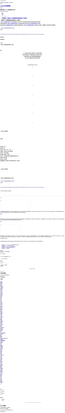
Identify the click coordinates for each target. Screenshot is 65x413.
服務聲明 (40, 402)
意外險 (1, 326)
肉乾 (1, 299)
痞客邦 (6, 256)
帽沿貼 (1, 282)
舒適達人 (6, 241)
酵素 (1, 325)
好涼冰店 (1, 287)
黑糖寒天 (1, 339)
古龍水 (1, 378)
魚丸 (1, 300)
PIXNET (27, 402)
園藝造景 (1, 329)
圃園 (1, 379)
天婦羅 (1, 301)
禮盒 (6, 238)
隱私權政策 (37, 402)
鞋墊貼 (1, 293)
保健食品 (1, 321)
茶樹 (1, 376)
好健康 (1, 320)
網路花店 (1, 345)
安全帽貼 (1, 288)
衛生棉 (2, 241)
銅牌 (1, 353)
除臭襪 (2, 211)
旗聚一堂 (1, 306)
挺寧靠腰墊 (1, 333)
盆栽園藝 (1, 330)
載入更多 (2, 261)
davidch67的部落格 (5, 6)
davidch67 (1, 252)
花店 (1, 344)
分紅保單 (1, 328)
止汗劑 (1, 291)
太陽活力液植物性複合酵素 (4, 338)
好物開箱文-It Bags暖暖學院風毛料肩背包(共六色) (8, 247)
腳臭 (1, 310)
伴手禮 (1, 297)
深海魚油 (1, 324)
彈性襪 (1, 359)
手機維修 (1, 368)
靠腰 (1, 334)
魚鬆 (1, 221)
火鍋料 (1, 302)
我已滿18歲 (2, 411)
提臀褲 (1, 382)
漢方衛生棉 (11, 241)
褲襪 (1, 360)
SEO (0, 343)
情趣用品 (1, 365)
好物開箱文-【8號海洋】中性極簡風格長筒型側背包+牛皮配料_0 (14, 18)
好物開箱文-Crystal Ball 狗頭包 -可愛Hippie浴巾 (8, 245)
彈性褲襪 (1, 361)
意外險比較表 (2, 327)
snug (0, 197)
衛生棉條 (1, 370)
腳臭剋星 (7, 211)
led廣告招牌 (1, 355)
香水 (1, 377)
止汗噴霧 (1, 292)
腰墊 (1, 335)
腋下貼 (1, 290)
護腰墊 (1, 336)
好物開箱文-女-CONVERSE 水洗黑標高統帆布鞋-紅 (8, 246)
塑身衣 (1, 380)
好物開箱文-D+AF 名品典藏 (5, 248)
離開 (4, 411)
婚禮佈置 (1, 346)
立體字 (1, 352)
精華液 (1, 375)
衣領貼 (1, 281)
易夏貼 (1, 289)
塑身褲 (1, 381)
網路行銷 (1, 372)
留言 (7, 256)
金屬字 (1, 354)
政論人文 (6, 258)
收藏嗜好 (6, 11)
